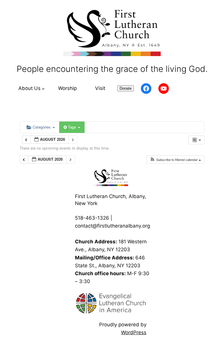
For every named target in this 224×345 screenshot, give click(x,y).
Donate (126, 88)
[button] (175, 160)
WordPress (133, 332)
